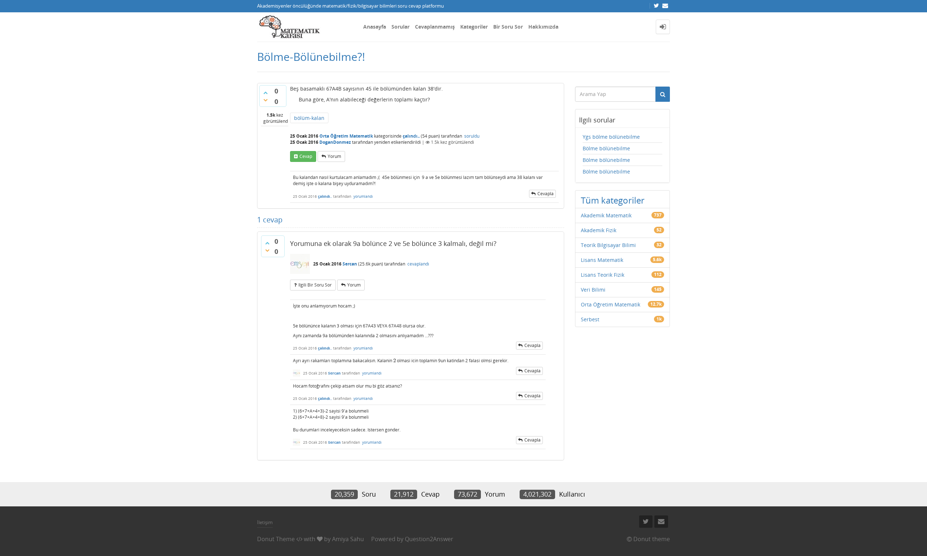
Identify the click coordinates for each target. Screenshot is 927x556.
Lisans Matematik (602, 259)
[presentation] (394, 361)
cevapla (545, 194)
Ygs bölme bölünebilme (611, 136)
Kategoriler (474, 26)
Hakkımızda (543, 26)
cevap (305, 156)
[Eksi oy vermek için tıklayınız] (265, 100)
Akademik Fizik (598, 230)
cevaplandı (418, 264)
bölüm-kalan (309, 117)
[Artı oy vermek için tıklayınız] (265, 93)
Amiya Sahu (348, 539)
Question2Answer (429, 539)
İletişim (265, 522)
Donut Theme (276, 539)
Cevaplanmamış (435, 26)
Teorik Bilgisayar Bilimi (608, 245)
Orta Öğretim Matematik (346, 136)
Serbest (590, 319)
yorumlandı (363, 196)
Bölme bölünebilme (606, 148)
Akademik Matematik (606, 215)
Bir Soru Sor (508, 26)
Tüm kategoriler (613, 200)
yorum (334, 156)
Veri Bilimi (593, 289)
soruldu (471, 136)
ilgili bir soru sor (315, 285)
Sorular (400, 26)
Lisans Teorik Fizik (602, 274)
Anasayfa (374, 26)
